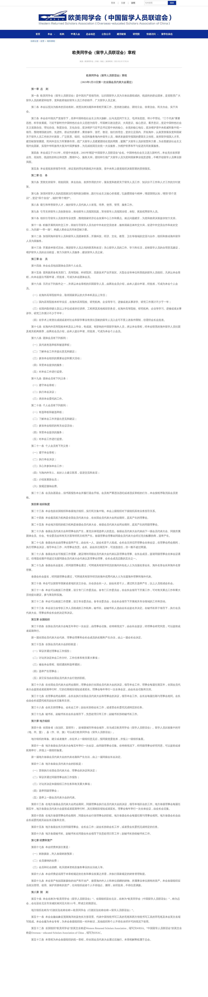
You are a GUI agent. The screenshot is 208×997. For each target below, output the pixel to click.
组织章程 (51, 41)
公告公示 (106, 34)
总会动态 (90, 34)
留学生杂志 (167, 34)
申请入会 (75, 34)
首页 (38, 34)
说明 (133, 3)
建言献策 (121, 34)
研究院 (136, 34)
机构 (62, 34)
